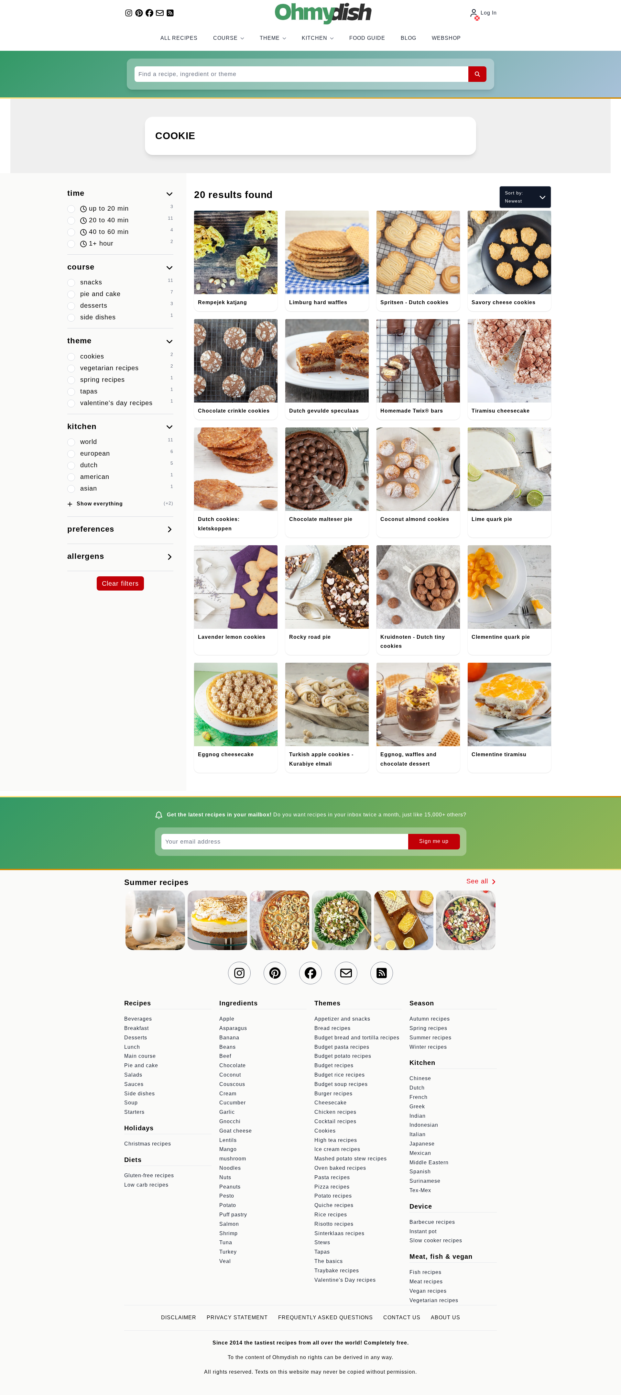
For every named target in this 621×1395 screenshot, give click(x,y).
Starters (134, 1112)
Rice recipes (330, 1214)
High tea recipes (335, 1140)
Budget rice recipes (339, 1075)
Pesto (226, 1196)
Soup (131, 1102)
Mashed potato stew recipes (350, 1158)
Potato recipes (333, 1196)
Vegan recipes (428, 1291)
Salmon (229, 1224)
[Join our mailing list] (159, 12)
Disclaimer (178, 1317)
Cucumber (232, 1102)
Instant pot (423, 1231)
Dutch (417, 1088)
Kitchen (314, 38)
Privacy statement (237, 1317)
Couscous (232, 1084)
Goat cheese (235, 1131)
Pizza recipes (332, 1187)
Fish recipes (425, 1272)
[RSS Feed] (170, 12)
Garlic (227, 1112)
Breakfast (136, 1028)
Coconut (230, 1075)
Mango (228, 1149)
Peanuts (230, 1187)
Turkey (228, 1252)
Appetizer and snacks (342, 1019)
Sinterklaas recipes (339, 1233)
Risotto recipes (334, 1224)
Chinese (420, 1078)
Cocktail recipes (335, 1121)
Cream (227, 1093)
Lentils (228, 1140)
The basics (328, 1261)
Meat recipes (426, 1281)
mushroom (232, 1158)
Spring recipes (428, 1028)
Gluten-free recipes (149, 1175)
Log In (489, 13)
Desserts (135, 1037)
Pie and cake (141, 1065)
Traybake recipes (336, 1270)
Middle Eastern (429, 1162)
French (418, 1097)
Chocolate (232, 1065)
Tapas (322, 1252)
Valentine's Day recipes (345, 1280)
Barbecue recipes (432, 1222)
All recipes (179, 38)
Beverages (138, 1019)
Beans (227, 1047)
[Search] (477, 74)
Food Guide (367, 38)
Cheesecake (330, 1102)
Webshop (446, 38)
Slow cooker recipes (435, 1240)
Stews (322, 1242)
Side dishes (139, 1093)
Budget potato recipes (342, 1056)
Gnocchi (230, 1121)
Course (225, 38)
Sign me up (434, 841)
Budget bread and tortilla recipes (356, 1037)
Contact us (401, 1317)
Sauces (134, 1084)
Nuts (225, 1177)
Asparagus (233, 1028)
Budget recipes (334, 1065)
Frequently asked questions (325, 1317)
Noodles (230, 1168)
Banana (229, 1037)
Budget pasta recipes (341, 1047)
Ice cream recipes (337, 1149)
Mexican (420, 1153)
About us (445, 1317)
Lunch (132, 1047)
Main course (140, 1056)
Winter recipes (428, 1047)
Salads (133, 1075)
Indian (417, 1116)
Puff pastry (233, 1214)
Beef (225, 1056)
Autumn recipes (429, 1019)
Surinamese (425, 1181)
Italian (417, 1134)
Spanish (420, 1171)
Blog (408, 38)
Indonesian (423, 1125)
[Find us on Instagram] (128, 12)
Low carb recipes (146, 1185)
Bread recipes (332, 1028)
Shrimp (228, 1233)
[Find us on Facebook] (149, 12)
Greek (417, 1106)
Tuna (225, 1242)
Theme (270, 38)
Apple (226, 1019)
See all (478, 881)
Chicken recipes (335, 1112)
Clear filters (120, 583)
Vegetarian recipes (433, 1300)
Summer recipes (430, 1037)
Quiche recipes (334, 1205)
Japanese (422, 1143)
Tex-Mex (420, 1190)
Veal (225, 1261)
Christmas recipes (147, 1143)
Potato (227, 1205)
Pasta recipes (332, 1177)
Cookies (325, 1131)
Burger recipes (333, 1093)
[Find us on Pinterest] (139, 12)
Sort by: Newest (514, 197)
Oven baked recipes (340, 1168)
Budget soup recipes (341, 1084)
